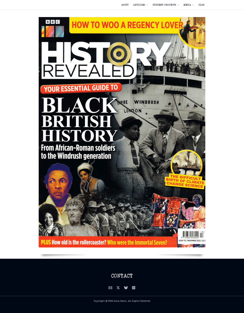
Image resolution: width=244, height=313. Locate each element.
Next (201, 135)
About (125, 5)
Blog (201, 5)
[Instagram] (133, 287)
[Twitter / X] (118, 287)
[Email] (110, 287)
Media (187, 5)
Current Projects (164, 5)
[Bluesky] (126, 287)
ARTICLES (139, 5)
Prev (42, 135)
